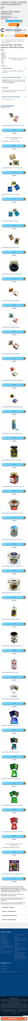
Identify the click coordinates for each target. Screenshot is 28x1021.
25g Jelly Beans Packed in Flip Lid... (10, 221)
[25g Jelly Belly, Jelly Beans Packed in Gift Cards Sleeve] (14, 744)
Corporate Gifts (4, 934)
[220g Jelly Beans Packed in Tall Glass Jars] (14, 425)
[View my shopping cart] (22, 27)
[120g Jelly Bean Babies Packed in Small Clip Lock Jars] (14, 584)
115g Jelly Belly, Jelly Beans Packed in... (11, 619)
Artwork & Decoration (9, 915)
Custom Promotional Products (7, 945)
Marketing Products (5, 942)
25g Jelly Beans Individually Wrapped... (11, 327)
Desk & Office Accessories (6, 951)
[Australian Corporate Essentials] (11, 30)
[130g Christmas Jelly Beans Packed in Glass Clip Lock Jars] (14, 505)
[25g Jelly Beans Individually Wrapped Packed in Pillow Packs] (14, 319)
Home (3, 39)
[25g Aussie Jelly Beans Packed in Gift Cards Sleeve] (14, 770)
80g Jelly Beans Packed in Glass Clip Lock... (12, 539)
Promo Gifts (3, 936)
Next (3, 66)
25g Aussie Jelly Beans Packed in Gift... (11, 778)
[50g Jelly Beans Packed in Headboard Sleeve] (14, 865)
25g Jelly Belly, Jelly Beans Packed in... (11, 194)
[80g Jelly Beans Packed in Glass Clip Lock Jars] (14, 531)
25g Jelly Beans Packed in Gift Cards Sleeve (12, 831)
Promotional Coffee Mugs (20, 952)
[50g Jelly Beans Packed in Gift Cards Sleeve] (14, 797)
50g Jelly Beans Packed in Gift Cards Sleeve (12, 805)
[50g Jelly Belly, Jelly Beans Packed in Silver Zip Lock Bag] (14, 239)
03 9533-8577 (4, 968)
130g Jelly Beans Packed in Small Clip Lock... (12, 566)
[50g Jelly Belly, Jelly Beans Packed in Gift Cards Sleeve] (14, 690)
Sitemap (14, 1013)
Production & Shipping (9, 919)
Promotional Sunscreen (19, 947)
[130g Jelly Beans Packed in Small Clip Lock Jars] (14, 558)
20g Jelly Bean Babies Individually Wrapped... (12, 406)
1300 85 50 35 (4, 966)
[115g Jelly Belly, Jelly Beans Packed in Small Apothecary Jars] (14, 611)
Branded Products (4, 940)
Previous (3, 53)
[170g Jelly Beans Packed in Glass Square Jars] (14, 478)
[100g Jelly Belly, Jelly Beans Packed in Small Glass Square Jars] (3, 59)
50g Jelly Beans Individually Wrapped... (11, 300)
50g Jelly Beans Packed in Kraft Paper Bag (12, 167)
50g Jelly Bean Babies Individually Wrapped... (12, 380)
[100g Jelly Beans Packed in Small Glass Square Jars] (14, 451)
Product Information (9, 911)
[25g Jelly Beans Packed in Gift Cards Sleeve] (14, 823)
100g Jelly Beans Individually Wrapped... (11, 353)
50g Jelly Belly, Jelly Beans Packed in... (11, 141)
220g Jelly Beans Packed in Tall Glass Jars (12, 433)
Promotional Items (4, 938)
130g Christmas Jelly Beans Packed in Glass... (13, 513)
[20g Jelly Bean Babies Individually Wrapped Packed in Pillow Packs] (14, 398)
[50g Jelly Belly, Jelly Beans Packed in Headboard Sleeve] (14, 844)
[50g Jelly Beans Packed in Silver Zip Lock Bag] (14, 117)
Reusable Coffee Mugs (19, 954)
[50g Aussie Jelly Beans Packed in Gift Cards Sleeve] (14, 717)
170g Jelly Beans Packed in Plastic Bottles (12, 274)
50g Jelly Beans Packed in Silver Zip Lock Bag (13, 125)
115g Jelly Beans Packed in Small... (10, 672)
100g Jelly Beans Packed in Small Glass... (12, 460)
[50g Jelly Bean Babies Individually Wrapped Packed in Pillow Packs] (14, 372)
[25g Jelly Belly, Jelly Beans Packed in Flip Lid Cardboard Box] (14, 186)
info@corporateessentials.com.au (8, 971)
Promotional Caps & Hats (20, 938)
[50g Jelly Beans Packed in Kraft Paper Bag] (14, 159)
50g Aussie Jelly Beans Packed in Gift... (11, 725)
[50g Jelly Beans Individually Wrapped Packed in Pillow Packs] (14, 292)
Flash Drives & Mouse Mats (20, 956)
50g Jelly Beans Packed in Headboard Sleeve (12, 874)
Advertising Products (5, 943)
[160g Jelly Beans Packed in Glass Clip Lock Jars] (14, 637)
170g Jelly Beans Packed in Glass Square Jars (13, 486)
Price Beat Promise (8, 907)
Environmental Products (6, 952)
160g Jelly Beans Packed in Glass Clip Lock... (12, 645)
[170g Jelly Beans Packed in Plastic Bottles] (14, 266)
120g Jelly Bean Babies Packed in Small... (12, 592)
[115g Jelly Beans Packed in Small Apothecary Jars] (14, 664)
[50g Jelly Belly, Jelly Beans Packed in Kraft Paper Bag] (14, 138)
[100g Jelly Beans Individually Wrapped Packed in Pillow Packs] (14, 345)
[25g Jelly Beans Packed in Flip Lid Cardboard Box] (14, 212)
